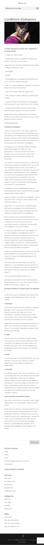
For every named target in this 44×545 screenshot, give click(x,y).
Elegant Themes (20, 540)
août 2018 (7, 478)
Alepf (6, 451)
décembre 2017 (9, 481)
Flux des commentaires (12, 523)
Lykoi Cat (7, 499)
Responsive (8, 509)
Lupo (6, 458)
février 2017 (8, 485)
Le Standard (8, 464)
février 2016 (8, 488)
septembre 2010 (10, 491)
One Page (7, 502)
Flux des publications (11, 520)
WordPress (22, 542)
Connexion (8, 517)
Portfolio (7, 505)
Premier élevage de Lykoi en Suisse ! (16, 461)
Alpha (6, 455)
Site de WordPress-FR (11, 526)
